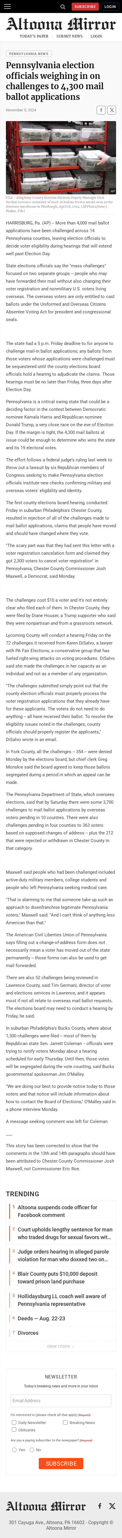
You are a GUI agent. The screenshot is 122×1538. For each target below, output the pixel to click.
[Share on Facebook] (101, 110)
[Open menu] (7, 6)
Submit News (70, 36)
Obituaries (27, 1430)
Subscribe (85, 7)
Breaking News (82, 1422)
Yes (21, 1450)
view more (59, 1346)
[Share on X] (111, 110)
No (38, 1450)
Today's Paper (34, 36)
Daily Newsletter (32, 1422)
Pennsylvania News (29, 54)
